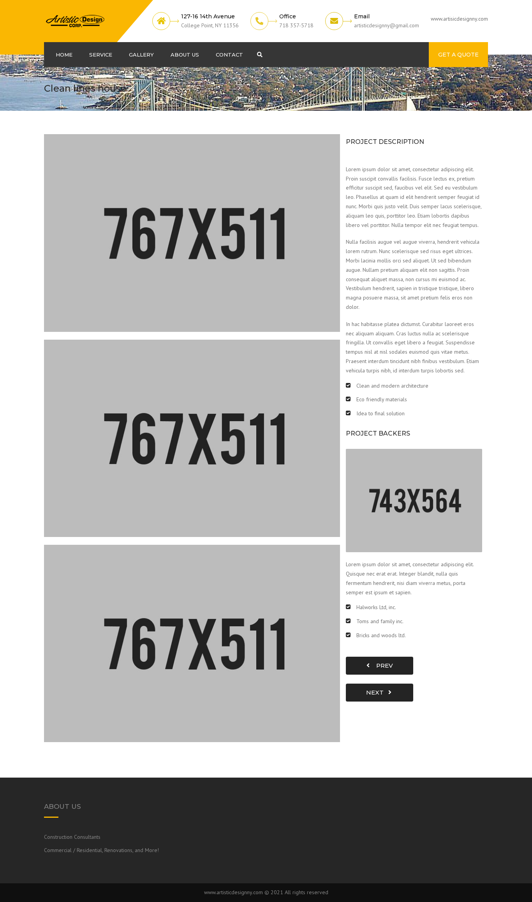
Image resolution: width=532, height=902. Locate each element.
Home (64, 54)
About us (185, 54)
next (377, 692)
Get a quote (458, 54)
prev (382, 665)
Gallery (141, 54)
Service (100, 54)
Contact (229, 54)
